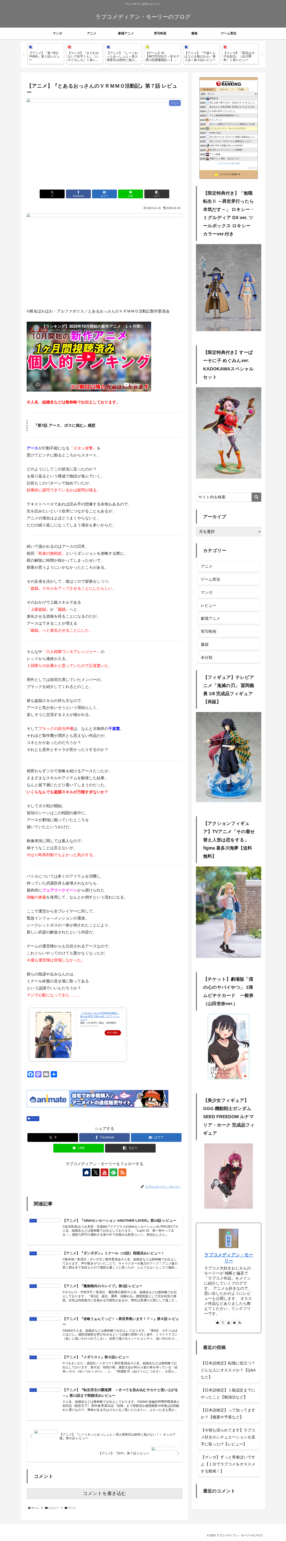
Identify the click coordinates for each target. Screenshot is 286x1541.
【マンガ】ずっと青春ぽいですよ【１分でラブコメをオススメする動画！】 (228, 1464)
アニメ (34, 1118)
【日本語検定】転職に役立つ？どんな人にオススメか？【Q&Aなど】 (228, 1370)
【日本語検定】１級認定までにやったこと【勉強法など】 (228, 1393)
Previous (24, 55)
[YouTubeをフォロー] (104, 1172)
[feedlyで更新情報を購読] (113, 1172)
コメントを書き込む (104, 1493)
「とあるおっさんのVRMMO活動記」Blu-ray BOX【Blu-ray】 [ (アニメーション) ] (100, 1016)
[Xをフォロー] (95, 1172)
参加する (253, 168)
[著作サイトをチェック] (86, 1172)
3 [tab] (149, 70)
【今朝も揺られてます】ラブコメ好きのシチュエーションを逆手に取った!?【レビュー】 (228, 1437)
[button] (156, 194)
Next (262, 55)
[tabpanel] (45, 54)
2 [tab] (143, 70)
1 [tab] (137, 70)
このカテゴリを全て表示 (228, 163)
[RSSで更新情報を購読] (122, 1172)
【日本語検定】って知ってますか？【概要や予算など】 (228, 1413)
